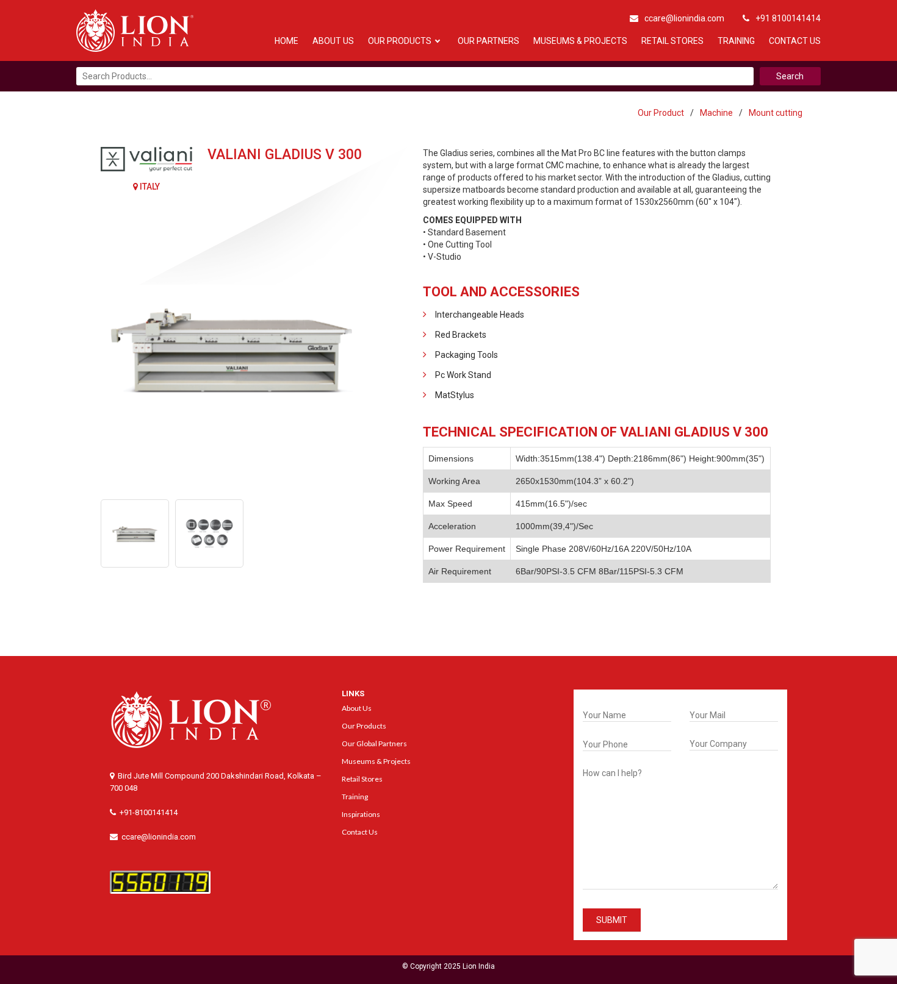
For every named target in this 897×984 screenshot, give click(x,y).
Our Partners (488, 41)
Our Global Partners (374, 743)
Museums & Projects (580, 41)
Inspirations (361, 814)
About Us (333, 41)
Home (286, 41)
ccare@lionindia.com (684, 18)
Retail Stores (672, 41)
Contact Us (795, 41)
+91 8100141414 (788, 18)
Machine (716, 113)
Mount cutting (775, 113)
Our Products (399, 41)
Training (736, 41)
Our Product (661, 113)
